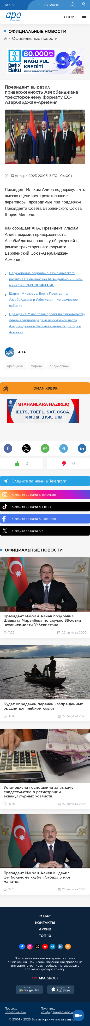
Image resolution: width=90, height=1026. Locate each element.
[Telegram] (52, 947)
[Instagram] (30, 947)
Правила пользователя (15, 1010)
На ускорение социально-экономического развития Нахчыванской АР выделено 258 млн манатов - (46, 279)
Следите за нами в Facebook (34, 519)
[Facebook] (22, 947)
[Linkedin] (60, 947)
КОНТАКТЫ (45, 923)
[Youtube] (45, 947)
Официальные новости (35, 38)
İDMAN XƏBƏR (45, 388)
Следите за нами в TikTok (31, 507)
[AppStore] (60, 990)
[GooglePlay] (29, 990)
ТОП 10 (45, 936)
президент (15, 366)
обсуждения (59, 366)
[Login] (83, 4)
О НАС (45, 916)
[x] (37, 947)
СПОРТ (70, 17)
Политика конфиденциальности (57, 1010)
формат (36, 366)
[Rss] (68, 947)
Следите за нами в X (28, 531)
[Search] (72, 4)
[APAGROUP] (45, 978)
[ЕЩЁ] (83, 17)
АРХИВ (45, 929)
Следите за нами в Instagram (34, 494)
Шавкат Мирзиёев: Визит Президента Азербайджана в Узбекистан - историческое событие (43, 299)
